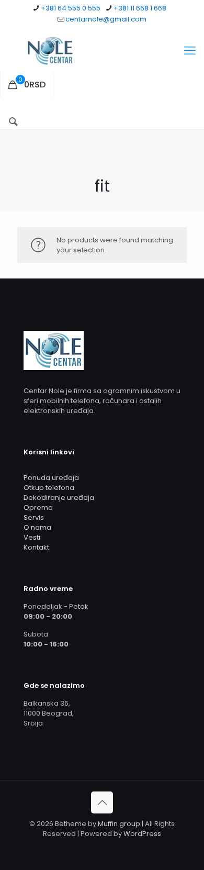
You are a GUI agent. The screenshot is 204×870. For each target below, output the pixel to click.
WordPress (142, 834)
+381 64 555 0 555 (70, 8)
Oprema (38, 507)
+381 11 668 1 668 (140, 8)
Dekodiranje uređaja (59, 498)
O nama (37, 527)
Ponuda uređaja (51, 478)
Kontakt (36, 547)
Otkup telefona (49, 488)
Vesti (32, 537)
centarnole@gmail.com (105, 19)
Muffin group (119, 824)
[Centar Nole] (102, 50)
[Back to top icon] (102, 802)
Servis (34, 517)
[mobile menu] (190, 51)
